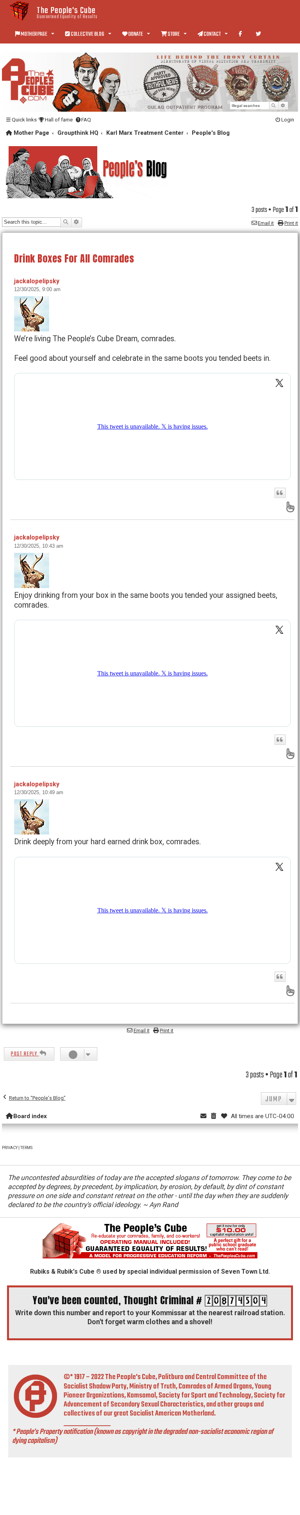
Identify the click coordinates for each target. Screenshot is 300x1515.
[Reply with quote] (280, 493)
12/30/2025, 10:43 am (38, 546)
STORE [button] (173, 34)
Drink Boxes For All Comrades (74, 258)
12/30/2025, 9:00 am (37, 289)
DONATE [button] (135, 34)
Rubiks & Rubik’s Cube (62, 1271)
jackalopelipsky (36, 281)
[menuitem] (55, 119)
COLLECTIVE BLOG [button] (87, 34)
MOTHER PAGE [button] (34, 34)
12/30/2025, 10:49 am (38, 792)
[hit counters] (236, 1301)
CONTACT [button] (212, 34)
